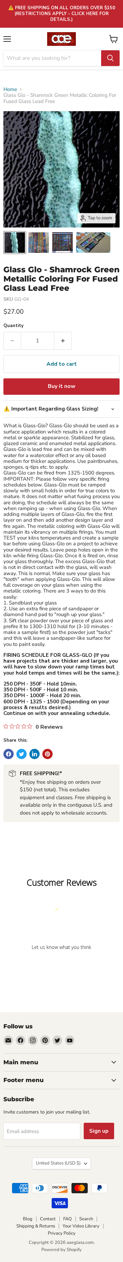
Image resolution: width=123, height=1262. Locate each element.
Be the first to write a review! (61, 965)
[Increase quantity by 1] (63, 341)
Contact (48, 1219)
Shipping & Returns (35, 1226)
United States (58, 1163)
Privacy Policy (62, 1233)
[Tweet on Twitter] (21, 754)
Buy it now (62, 386)
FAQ (67, 1219)
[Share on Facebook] (8, 754)
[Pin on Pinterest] (47, 754)
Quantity (13, 325)
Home (10, 89)
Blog (27, 1219)
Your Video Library (81, 1226)
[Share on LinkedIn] (34, 754)
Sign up (99, 1131)
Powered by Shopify (61, 1250)
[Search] (110, 58)
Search (86, 1219)
